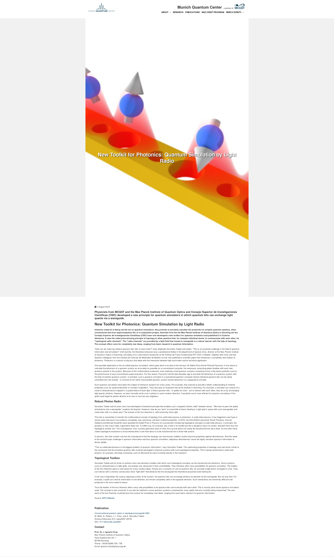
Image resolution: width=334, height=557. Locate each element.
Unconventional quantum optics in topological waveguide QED (122, 513)
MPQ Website (108, 498)
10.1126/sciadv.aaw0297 (110, 521)
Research (178, 12)
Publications (192, 12)
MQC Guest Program (213, 12)
